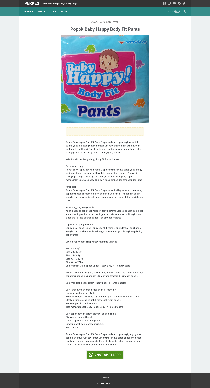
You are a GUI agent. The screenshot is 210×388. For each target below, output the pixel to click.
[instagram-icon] (169, 3)
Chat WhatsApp (108, 355)
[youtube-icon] (174, 3)
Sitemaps (105, 378)
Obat (54, 11)
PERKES (31, 3)
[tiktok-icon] (184, 3)
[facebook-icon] (164, 3)
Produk (42, 11)
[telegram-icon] (179, 3)
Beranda (28, 11)
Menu (64, 11)
